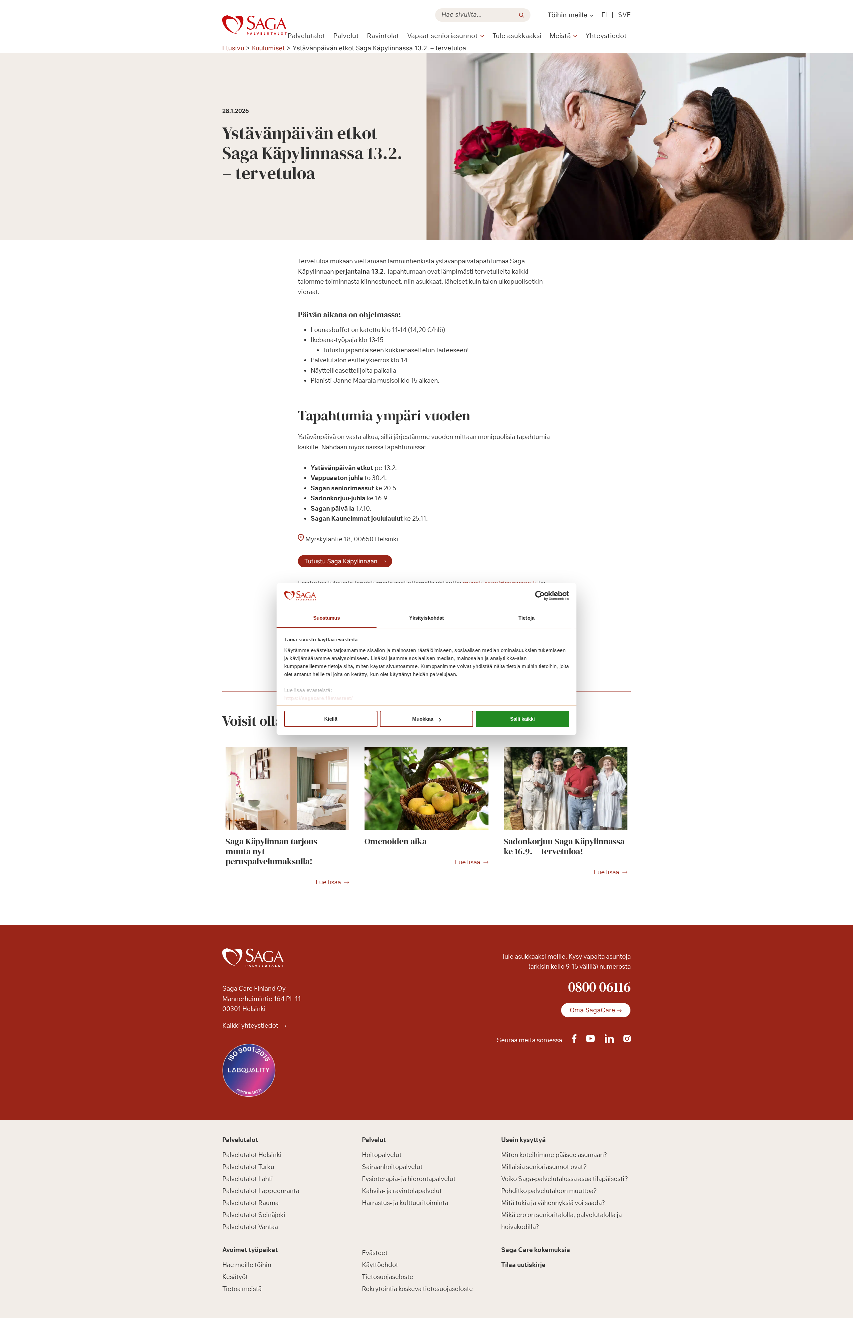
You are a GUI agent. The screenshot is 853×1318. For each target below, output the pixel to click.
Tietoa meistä (242, 1289)
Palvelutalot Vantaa (250, 1227)
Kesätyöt (235, 1277)
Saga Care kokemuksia (535, 1250)
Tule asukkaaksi (516, 35)
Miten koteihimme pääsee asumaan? (554, 1155)
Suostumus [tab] (326, 618)
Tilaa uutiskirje (523, 1265)
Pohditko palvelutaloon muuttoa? (549, 1191)
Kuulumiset (268, 48)
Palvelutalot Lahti (247, 1179)
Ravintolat (383, 35)
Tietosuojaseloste (387, 1277)
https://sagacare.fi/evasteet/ (318, 698)
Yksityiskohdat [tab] (426, 618)
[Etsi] (521, 15)
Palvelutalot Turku (248, 1167)
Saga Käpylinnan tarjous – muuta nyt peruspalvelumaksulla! (275, 851)
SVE (624, 15)
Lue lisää (328, 882)
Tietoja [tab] (526, 618)
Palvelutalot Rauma (250, 1203)
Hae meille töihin (246, 1265)
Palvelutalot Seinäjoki (253, 1215)
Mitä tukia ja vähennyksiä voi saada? (553, 1203)
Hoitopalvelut (382, 1155)
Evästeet (375, 1253)
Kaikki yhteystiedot (251, 1025)
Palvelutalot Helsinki (252, 1155)
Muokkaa (422, 719)
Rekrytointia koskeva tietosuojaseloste (417, 1289)
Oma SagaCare (592, 1010)
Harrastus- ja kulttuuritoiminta (405, 1203)
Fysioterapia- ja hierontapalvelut (408, 1179)
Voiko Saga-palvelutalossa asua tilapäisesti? (564, 1179)
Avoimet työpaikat (250, 1250)
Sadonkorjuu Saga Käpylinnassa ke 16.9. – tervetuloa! (564, 846)
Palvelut (346, 35)
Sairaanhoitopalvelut (392, 1167)
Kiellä (330, 719)
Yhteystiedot (606, 35)
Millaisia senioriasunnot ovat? (544, 1167)
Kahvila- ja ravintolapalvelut (402, 1191)
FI (604, 15)
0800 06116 (599, 986)
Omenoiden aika (395, 841)
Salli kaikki (522, 719)
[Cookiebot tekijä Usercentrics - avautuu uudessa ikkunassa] (540, 596)
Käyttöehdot (380, 1265)
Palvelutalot (306, 35)
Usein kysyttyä (523, 1140)
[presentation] (287, 788)
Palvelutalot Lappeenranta (260, 1191)
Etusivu (233, 48)
